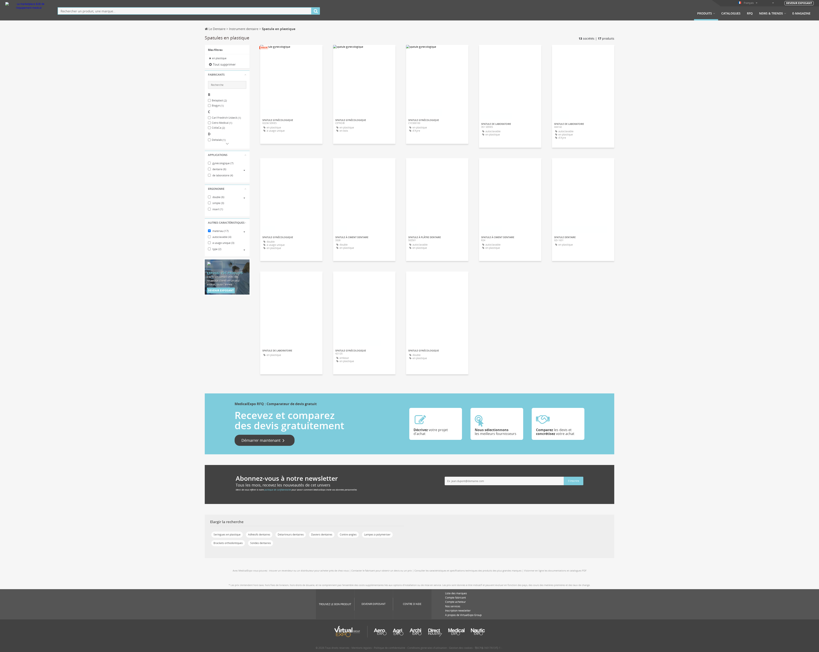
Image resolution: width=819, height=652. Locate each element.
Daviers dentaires (321, 534)
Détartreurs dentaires (291, 534)
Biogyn (218, 106)
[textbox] (185, 11)
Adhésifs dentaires (259, 534)
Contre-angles (348, 534)
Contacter (437, 51)
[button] (227, 75)
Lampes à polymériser (377, 534)
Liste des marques (456, 593)
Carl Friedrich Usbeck (226, 118)
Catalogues (731, 13)
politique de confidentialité (277, 489)
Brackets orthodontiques (228, 543)
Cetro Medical (222, 123)
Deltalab (219, 140)
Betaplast (219, 100)
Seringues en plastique (227, 534)
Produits (704, 13)
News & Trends (771, 13)
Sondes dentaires (260, 543)
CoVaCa (218, 128)
